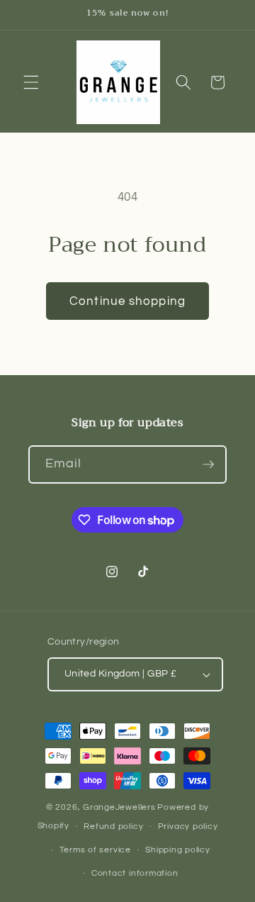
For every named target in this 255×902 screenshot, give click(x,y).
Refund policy (113, 826)
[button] (31, 82)
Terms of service (95, 849)
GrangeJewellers (119, 807)
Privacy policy (188, 826)
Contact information (134, 873)
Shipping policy (177, 849)
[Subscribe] (208, 464)
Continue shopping (127, 301)
